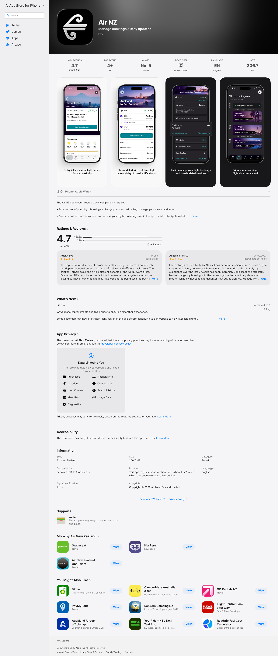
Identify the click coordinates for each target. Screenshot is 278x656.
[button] (24, 25)
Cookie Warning (113, 652)
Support (129, 652)
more (195, 216)
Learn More (164, 416)
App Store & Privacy (92, 652)
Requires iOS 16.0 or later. (72, 472)
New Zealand (63, 641)
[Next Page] (274, 132)
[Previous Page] (53, 132)
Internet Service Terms (67, 652)
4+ (58, 487)
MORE (155, 278)
